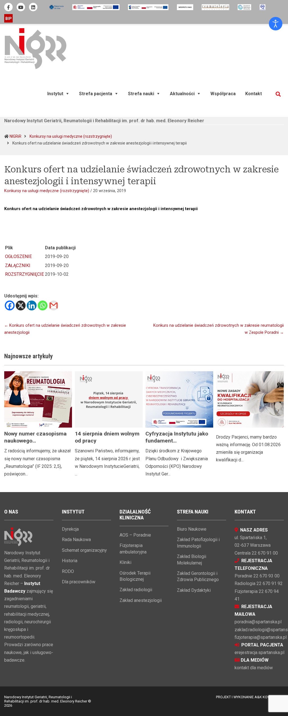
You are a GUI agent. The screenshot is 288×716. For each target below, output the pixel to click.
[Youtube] (21, 7)
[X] (21, 305)
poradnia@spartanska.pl (258, 621)
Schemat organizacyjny (84, 550)
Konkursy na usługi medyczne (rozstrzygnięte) (71, 136)
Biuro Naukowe (191, 529)
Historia (69, 560)
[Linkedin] (32, 305)
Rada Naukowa (76, 539)
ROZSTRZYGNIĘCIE (24, 274)
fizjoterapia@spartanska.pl (261, 637)
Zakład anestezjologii (141, 600)
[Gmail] (53, 305)
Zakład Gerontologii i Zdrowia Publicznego (198, 576)
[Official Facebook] (8, 7)
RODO (68, 571)
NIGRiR (15, 136)
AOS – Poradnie (135, 535)
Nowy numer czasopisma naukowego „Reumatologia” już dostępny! (35, 444)
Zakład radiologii (136, 589)
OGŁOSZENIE (18, 256)
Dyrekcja (70, 529)
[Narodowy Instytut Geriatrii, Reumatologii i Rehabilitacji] (35, 48)
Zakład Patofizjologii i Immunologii (198, 542)
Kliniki (125, 562)
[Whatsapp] (43, 305)
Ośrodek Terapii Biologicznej (135, 576)
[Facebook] (10, 305)
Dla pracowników (78, 581)
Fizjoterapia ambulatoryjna (133, 548)
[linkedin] (33, 7)
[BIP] (8, 18)
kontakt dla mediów (254, 667)
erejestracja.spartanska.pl (259, 652)
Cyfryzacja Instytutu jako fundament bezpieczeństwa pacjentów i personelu (179, 444)
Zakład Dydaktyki (194, 590)
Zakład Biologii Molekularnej (191, 559)
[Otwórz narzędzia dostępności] (275, 23)
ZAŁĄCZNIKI (17, 265)
